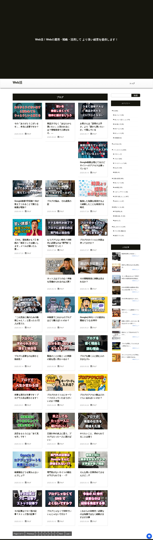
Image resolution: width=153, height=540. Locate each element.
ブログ (28, 134)
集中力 (116, 220)
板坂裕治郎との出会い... (129, 254)
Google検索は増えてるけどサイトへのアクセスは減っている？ (92, 165)
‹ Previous (30, 533)
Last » (68, 533)
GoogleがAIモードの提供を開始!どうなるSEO (92, 319)
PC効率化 (117, 211)
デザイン (117, 154)
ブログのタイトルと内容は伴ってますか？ (92, 241)
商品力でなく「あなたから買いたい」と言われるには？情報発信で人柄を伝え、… (59, 128)
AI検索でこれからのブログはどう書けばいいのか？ (59, 319)
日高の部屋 (116, 178)
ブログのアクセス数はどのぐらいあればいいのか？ (92, 396)
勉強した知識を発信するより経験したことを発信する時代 (92, 204)
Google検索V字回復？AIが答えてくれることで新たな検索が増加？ (26, 204)
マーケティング (119, 163)
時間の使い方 (118, 216)
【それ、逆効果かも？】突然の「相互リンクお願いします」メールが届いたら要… (26, 244)
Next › (61, 533)
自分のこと (117, 201)
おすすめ (116, 144)
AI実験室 (117, 138)
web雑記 (117, 187)
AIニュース (117, 133)
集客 (115, 172)
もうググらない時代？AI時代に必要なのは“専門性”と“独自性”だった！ (59, 242)
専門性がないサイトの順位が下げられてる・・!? (59, 474)
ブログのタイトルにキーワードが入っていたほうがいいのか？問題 (59, 397)
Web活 (17, 82)
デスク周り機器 (119, 231)
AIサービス (117, 129)
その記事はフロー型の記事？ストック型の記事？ (25, 512)
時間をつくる (117, 207)
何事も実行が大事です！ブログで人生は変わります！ (26, 396)
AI (113, 111)
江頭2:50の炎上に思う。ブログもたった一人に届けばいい (59, 436)
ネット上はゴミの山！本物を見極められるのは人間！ (59, 280)
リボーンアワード (119, 192)
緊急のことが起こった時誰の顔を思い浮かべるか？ (59, 357)
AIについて (117, 115)
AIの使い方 (117, 124)
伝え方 (116, 168)
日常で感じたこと (119, 196)
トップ (132, 83)
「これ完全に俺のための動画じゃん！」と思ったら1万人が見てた (27, 320)
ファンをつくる (118, 150)
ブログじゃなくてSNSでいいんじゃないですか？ (59, 512)
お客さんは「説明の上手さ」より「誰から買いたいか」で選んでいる (92, 126)
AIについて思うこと (120, 120)
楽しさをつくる (118, 227)
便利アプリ (117, 235)
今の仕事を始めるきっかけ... (130, 298)
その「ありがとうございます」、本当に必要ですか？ (26, 125)
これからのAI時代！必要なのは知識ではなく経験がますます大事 (92, 514)
